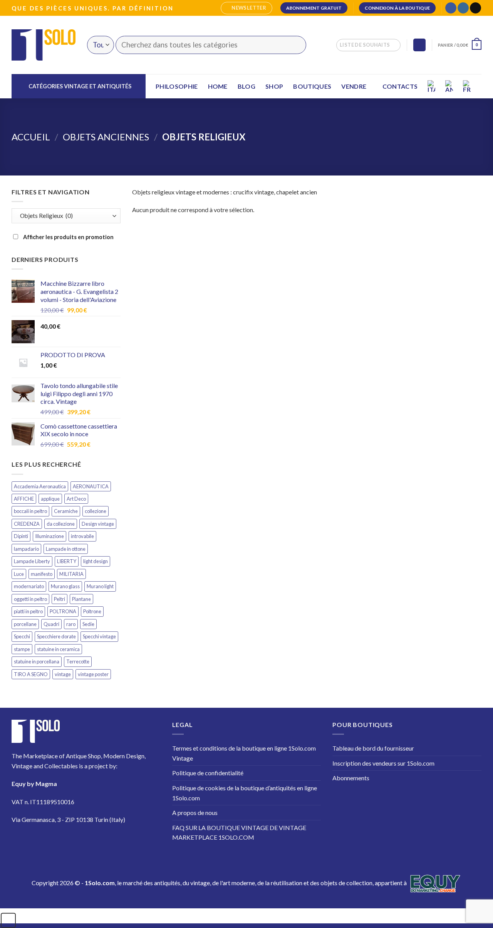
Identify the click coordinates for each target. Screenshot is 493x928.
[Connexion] (419, 45)
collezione (95, 511)
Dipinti (21, 536)
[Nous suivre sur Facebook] (450, 8)
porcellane (25, 624)
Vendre (353, 86)
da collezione (61, 524)
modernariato (29, 586)
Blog (246, 86)
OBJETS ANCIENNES (106, 136)
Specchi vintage (99, 636)
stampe (22, 649)
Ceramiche (66, 511)
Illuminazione (49, 536)
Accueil (31, 136)
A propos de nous (195, 812)
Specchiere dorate (56, 636)
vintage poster (93, 674)
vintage (63, 674)
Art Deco (76, 499)
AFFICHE (24, 499)
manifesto (41, 574)
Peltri (59, 599)
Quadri (51, 624)
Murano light (100, 586)
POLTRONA (63, 611)
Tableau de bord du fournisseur (373, 748)
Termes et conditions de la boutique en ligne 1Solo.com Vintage (244, 753)
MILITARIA (71, 574)
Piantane (81, 599)
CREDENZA (27, 524)
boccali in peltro (30, 511)
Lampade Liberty (32, 561)
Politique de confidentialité (207, 772)
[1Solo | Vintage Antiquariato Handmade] (43, 44)
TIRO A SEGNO (31, 674)
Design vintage (98, 524)
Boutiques (312, 86)
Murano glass (65, 586)
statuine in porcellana (36, 661)
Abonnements (350, 777)
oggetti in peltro (30, 599)
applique (50, 499)
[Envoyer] (296, 45)
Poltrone (92, 611)
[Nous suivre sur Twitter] (65, 842)
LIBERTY (66, 561)
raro (70, 624)
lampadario (26, 549)
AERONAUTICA (91, 486)
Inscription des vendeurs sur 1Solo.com (383, 763)
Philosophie (177, 86)
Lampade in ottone (66, 549)
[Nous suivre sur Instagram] (463, 8)
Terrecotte (77, 661)
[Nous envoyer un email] (475, 8)
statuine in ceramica (58, 649)
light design (95, 561)
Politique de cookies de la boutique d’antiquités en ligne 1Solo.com (244, 792)
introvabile (82, 536)
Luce (19, 574)
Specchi (22, 636)
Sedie (88, 624)
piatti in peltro (28, 611)
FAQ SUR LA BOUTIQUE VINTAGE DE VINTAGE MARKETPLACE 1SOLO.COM (239, 832)
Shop (274, 86)
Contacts (400, 86)
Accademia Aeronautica (40, 486)
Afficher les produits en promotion (68, 237)
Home (218, 86)
